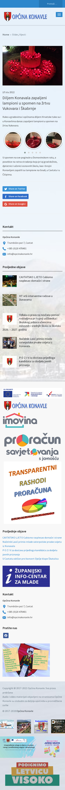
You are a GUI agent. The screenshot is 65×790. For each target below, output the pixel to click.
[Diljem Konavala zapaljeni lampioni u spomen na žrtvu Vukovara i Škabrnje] (32, 65)
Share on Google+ (17, 203)
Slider (15, 34)
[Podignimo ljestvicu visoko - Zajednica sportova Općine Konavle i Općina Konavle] (32, 774)
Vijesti (22, 34)
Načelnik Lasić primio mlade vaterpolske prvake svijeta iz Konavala (35, 342)
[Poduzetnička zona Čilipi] (41, 726)
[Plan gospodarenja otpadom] (38, 660)
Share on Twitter (17, 188)
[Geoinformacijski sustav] (58, 726)
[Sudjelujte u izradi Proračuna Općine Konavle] (7, 724)
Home (6, 34)
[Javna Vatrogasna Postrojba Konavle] (24, 726)
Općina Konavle (24, 711)
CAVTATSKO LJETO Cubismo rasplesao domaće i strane (36, 278)
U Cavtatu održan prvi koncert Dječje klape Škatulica (31, 558)
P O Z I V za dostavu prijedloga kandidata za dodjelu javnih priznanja (37, 361)
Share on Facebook (18, 196)
